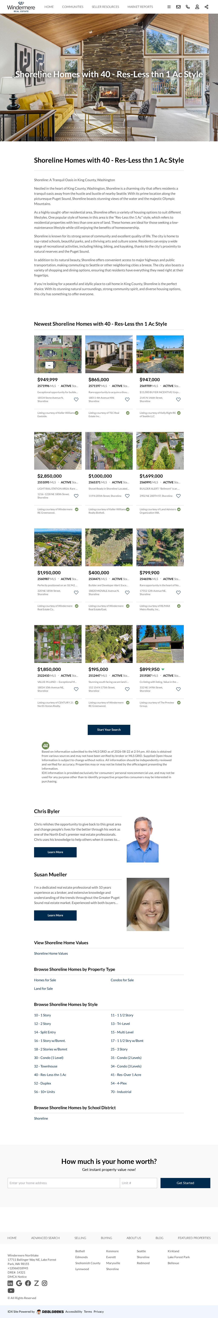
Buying (106, 1238)
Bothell (80, 1251)
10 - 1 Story (42, 1015)
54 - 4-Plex (119, 1083)
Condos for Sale (122, 980)
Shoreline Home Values (51, 953)
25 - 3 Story (119, 1049)
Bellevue (173, 1263)
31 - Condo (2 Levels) (126, 1058)
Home (49, 7)
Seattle (141, 1251)
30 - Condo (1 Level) (48, 1058)
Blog (159, 1238)
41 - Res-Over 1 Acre (126, 1075)
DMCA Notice (17, 1276)
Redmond (143, 1263)
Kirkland (173, 1251)
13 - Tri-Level (120, 1023)
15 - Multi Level (122, 1032)
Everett (111, 1257)
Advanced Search (45, 1238)
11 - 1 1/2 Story (122, 1015)
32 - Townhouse (45, 1066)
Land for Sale (43, 988)
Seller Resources (105, 7)
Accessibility (73, 1311)
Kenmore (112, 1251)
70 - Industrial (121, 1092)
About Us (134, 1238)
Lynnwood (82, 1269)
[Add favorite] (76, 399)
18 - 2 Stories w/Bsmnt (50, 1049)
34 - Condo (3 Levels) (126, 1066)
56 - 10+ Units (44, 1092)
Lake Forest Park (179, 1257)
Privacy (99, 1311)
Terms (88, 1311)
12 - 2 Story (42, 1023)
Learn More (55, 852)
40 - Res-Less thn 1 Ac (50, 1075)
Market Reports (140, 7)
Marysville (113, 1263)
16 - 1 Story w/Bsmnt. (50, 1041)
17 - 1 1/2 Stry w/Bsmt (127, 1041)
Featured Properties (194, 1238)
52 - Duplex (42, 1083)
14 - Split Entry (45, 1032)
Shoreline (41, 1118)
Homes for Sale (45, 980)
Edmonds (81, 1257)
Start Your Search (109, 729)
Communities (72, 7)
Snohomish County (87, 1263)
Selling (80, 1238)
